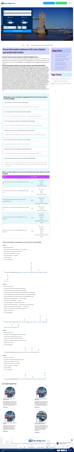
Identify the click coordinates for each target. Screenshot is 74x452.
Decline (63, 450)
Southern (36, 272)
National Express (22, 352)
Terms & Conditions (40, 447)
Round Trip (25, 17)
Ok (58, 450)
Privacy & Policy (31, 447)
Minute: (23, 25)
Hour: (18, 25)
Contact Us (52, 447)
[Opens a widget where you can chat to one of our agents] (69, 450)
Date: (4, 25)
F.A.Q (25, 447)
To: (6, 14)
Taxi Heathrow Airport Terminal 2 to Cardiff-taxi (60, 81)
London (27, 45)
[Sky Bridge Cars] (37, 440)
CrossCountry (8, 327)
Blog (47, 447)
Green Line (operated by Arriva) (25, 272)
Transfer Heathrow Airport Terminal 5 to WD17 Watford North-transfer (61, 83)
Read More (5, 407)
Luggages (23, 20)
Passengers (9, 20)
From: (7, 11)
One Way (11, 17)
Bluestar (16, 327)
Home (23, 45)
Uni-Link (29, 352)
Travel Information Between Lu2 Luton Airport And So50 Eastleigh (42, 45)
